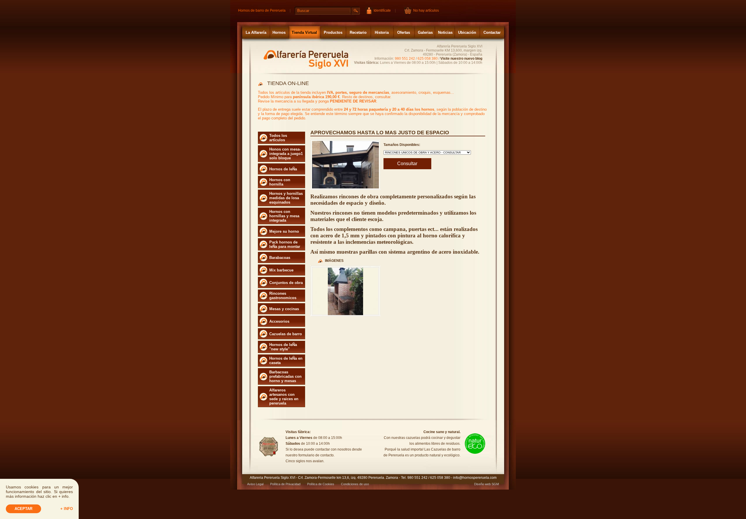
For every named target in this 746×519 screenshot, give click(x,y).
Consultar (407, 163)
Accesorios (279, 321)
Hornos (279, 32)
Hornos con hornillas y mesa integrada (284, 216)
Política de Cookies (320, 484)
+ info (66, 508)
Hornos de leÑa (283, 169)
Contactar (492, 32)
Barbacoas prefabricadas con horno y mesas (285, 376)
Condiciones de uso (355, 484)
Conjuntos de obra (286, 282)
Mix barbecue (281, 270)
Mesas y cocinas (284, 309)
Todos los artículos (278, 137)
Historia (382, 32)
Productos (333, 32)
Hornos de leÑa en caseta (285, 360)
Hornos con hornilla (279, 182)
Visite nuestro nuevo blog (461, 59)
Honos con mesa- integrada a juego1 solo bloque (286, 153)
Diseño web (482, 484)
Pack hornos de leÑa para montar (284, 244)
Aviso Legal (255, 484)
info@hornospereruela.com (475, 478)
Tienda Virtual (304, 32)
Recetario (358, 32)
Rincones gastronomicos (282, 295)
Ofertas (403, 32)
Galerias (425, 32)
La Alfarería (256, 32)
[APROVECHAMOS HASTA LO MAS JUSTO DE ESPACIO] (345, 314)
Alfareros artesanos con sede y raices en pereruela (283, 396)
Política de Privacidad (285, 484)
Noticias (445, 32)
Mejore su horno (284, 231)
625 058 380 (428, 59)
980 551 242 (405, 59)
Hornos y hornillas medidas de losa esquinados (286, 197)
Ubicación (467, 32)
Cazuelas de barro (285, 334)
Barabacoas (279, 257)
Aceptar (23, 508)
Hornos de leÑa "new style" (283, 347)
